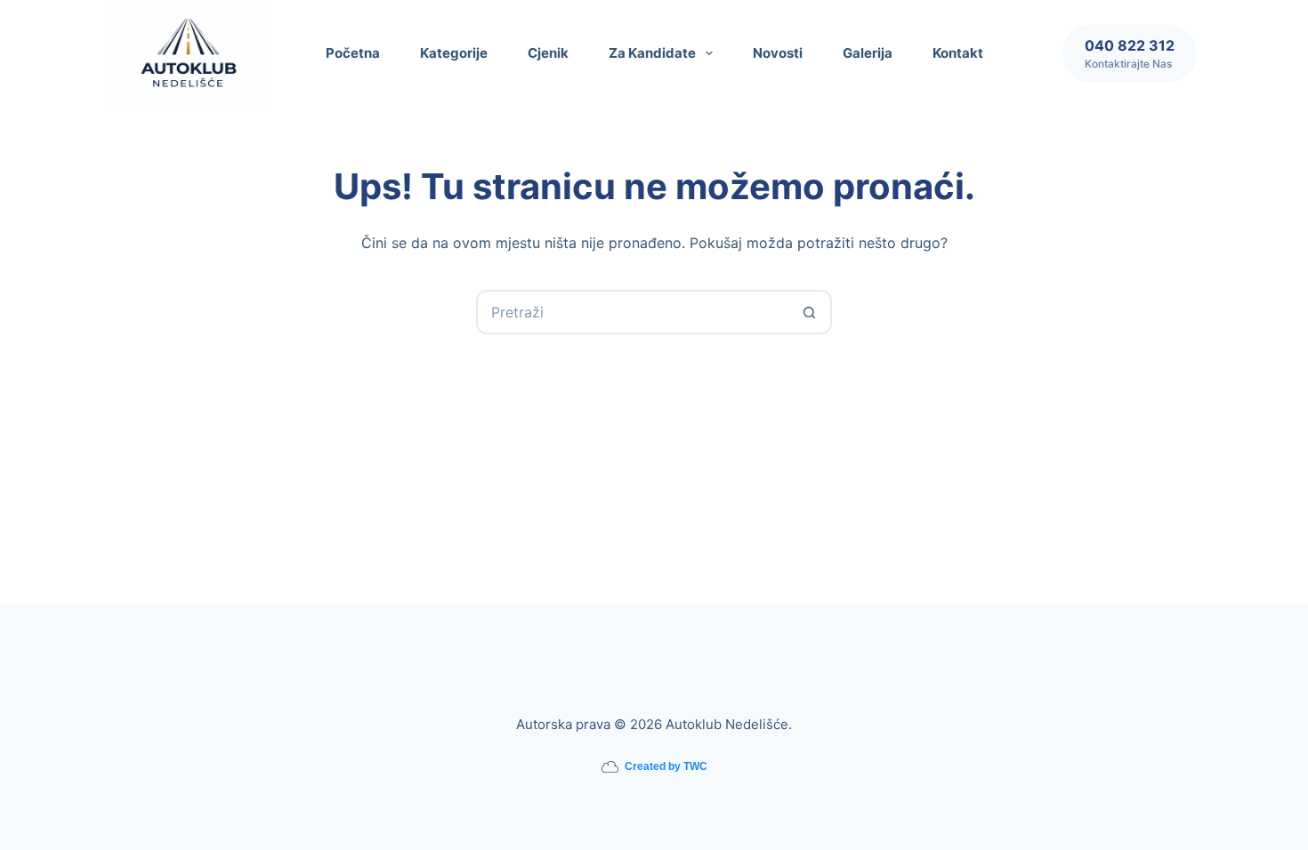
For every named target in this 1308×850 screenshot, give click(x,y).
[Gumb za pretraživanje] (809, 312)
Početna (353, 52)
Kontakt (958, 52)
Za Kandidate (652, 52)
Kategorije (454, 52)
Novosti (778, 52)
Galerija (867, 52)
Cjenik (548, 52)
